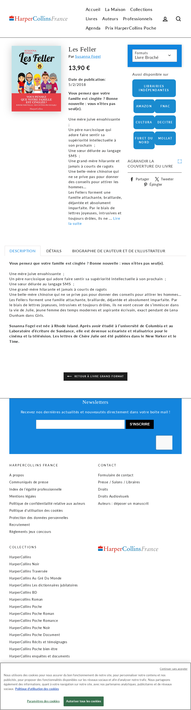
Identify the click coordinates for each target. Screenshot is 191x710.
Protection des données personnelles (38, 518)
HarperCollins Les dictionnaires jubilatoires (43, 585)
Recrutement (19, 525)
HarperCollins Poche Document (34, 635)
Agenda (93, 27)
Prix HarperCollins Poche (130, 27)
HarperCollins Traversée (28, 571)
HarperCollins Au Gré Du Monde (35, 578)
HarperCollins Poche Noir (29, 628)
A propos (16, 475)
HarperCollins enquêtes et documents (39, 656)
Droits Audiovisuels (113, 496)
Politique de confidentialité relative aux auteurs (47, 503)
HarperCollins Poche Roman (31, 614)
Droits (103, 489)
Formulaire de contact (115, 475)
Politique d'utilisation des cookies (36, 510)
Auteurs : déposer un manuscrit (123, 503)
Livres (92, 18)
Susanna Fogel (88, 56)
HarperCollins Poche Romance (33, 621)
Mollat (165, 138)
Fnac (165, 106)
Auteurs (110, 18)
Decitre (165, 122)
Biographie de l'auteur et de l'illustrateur (118, 251)
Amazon (144, 106)
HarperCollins (20, 557)
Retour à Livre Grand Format (99, 376)
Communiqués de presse (28, 482)
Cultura (144, 122)
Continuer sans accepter (174, 668)
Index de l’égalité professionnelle (35, 489)
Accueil (93, 9)
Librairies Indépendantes (154, 88)
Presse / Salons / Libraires (119, 482)
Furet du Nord (144, 140)
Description (23, 251)
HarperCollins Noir (24, 564)
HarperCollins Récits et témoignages (38, 642)
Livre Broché (147, 57)
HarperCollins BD (23, 592)
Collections (141, 9)
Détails (54, 251)
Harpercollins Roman (26, 599)
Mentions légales (22, 496)
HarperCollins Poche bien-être (33, 649)
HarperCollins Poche (25, 607)
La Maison (115, 9)
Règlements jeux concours (30, 532)
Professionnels (138, 18)
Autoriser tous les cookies (83, 701)
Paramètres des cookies (43, 701)
